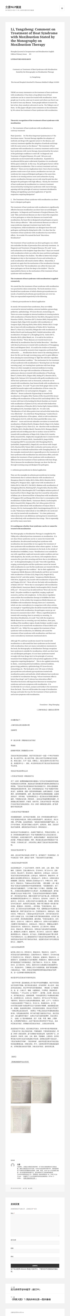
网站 (12, 1256)
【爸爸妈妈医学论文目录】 (20, 1062)
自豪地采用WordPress (17, 1312)
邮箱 (12, 1248)
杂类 (31, 1188)
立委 (25, 1188)
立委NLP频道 (13, 7)
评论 (13, 1213)
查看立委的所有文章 (29, 1178)
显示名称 (13, 1240)
